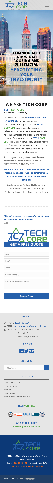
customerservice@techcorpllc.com (30, 326)
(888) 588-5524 (22, 322)
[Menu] (45, 5)
